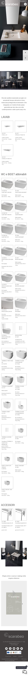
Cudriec (24, 660)
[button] (25, 4)
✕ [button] (26, 666)
